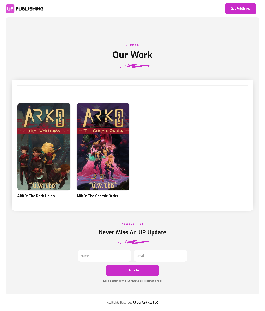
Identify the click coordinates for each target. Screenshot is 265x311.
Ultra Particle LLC (145, 303)
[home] (25, 8)
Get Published (241, 8)
